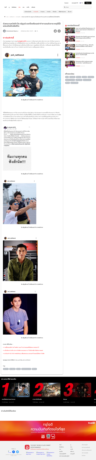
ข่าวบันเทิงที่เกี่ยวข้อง (8, 411)
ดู (70, 445)
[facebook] (13, 451)
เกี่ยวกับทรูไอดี (85, 445)
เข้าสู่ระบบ (88, 3)
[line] (9, 451)
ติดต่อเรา (83, 455)
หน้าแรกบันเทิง (28, 11)
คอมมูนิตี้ (72, 454)
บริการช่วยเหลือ (85, 453)
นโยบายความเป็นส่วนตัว (87, 450)
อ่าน (19, 7)
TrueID (8, 3)
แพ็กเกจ (72, 451)
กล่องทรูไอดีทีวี (62, 454)
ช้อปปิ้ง (61, 451)
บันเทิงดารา (12, 17)
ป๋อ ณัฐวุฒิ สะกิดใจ (22, 41)
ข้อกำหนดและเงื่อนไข (86, 447)
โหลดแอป (66, 3)
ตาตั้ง (28, 7)
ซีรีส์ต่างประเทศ (62, 11)
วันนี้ (5, 7)
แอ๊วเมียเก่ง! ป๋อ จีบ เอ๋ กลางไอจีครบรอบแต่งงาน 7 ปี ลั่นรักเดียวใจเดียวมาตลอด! (23, 350)
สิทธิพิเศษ (14, 7)
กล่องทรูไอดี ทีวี (75, 3)
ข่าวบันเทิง (36, 11)
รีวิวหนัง (54, 11)
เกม (23, 7)
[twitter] (17, 451)
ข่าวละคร (42, 11)
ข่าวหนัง (48, 11)
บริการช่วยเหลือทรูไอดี (64, 456)
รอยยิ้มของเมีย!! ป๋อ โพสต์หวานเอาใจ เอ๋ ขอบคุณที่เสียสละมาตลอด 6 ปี (21, 347)
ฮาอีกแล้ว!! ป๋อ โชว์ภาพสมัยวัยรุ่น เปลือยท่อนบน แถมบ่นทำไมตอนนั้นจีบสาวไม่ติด (24, 353)
